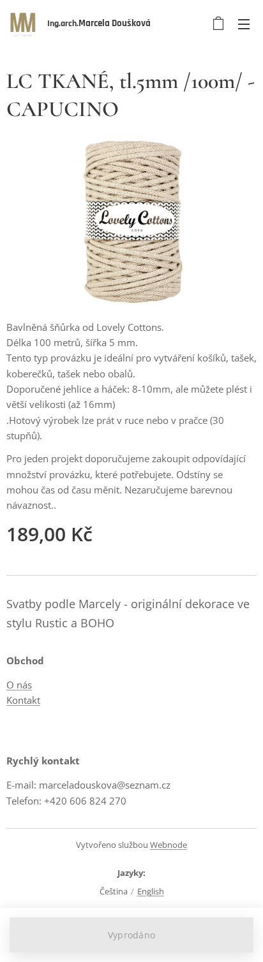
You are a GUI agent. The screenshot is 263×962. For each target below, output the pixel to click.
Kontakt (23, 700)
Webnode (168, 844)
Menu (244, 23)
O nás (19, 684)
